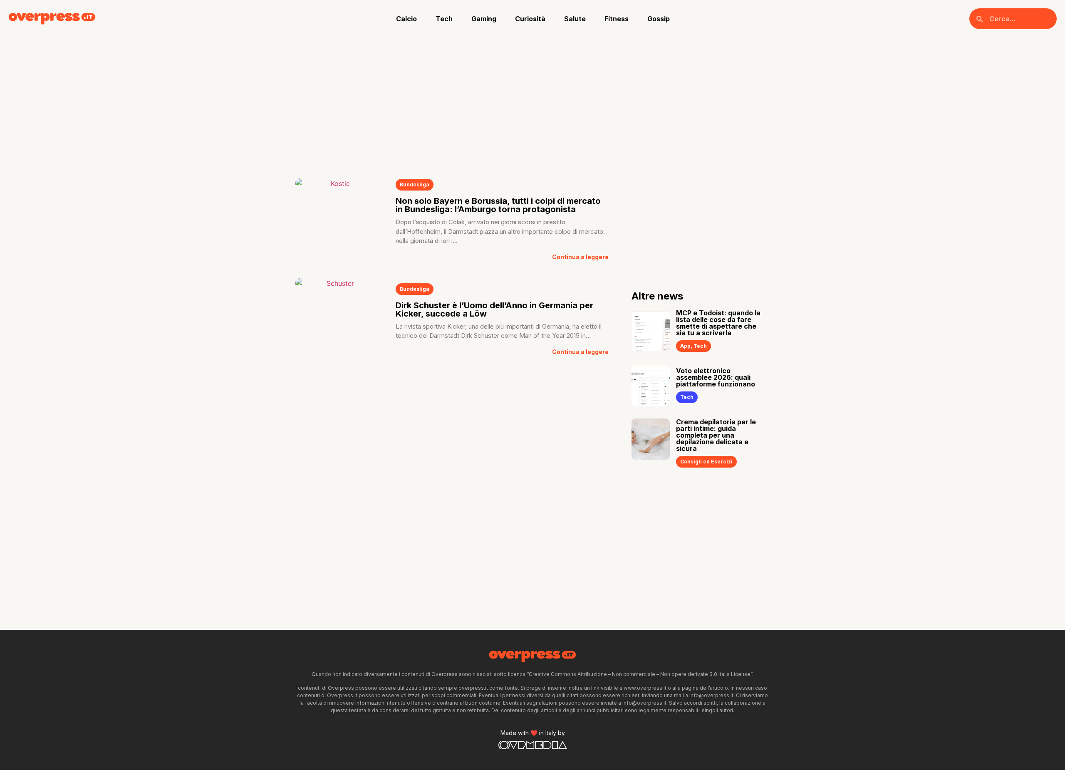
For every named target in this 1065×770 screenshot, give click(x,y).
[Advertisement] (532, 100)
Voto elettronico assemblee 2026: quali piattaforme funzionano (715, 377)
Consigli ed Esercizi (706, 461)
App (685, 346)
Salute (575, 19)
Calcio (406, 19)
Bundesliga (414, 184)
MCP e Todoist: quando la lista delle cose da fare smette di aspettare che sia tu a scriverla (718, 323)
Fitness (616, 19)
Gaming (483, 19)
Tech (444, 19)
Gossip (658, 19)
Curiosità (530, 19)
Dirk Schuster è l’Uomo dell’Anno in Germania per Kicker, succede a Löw (494, 309)
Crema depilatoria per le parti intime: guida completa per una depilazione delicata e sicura (716, 435)
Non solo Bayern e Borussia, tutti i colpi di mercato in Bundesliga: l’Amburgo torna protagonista (498, 205)
